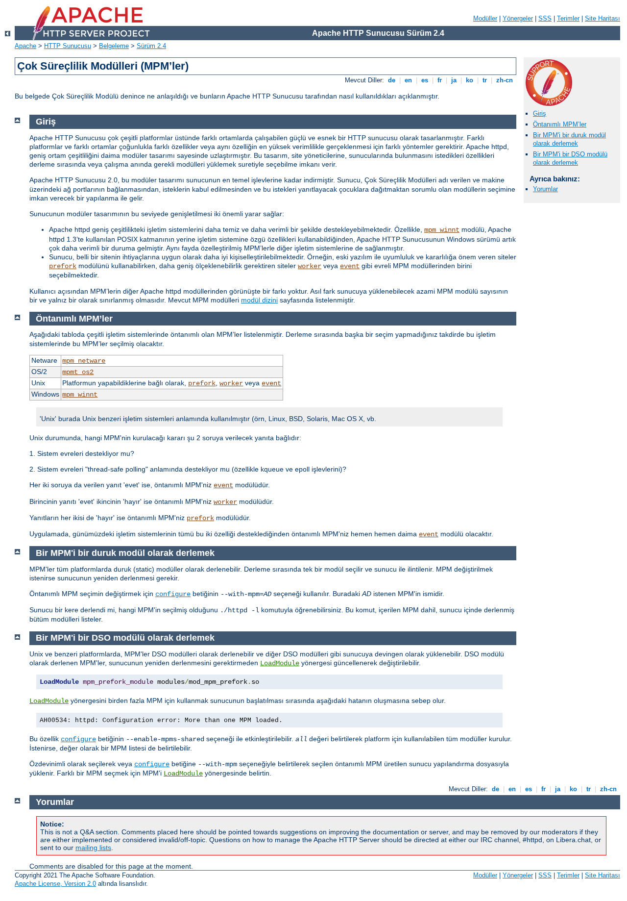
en (408, 80)
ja (453, 80)
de (391, 80)
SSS (545, 18)
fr (439, 80)
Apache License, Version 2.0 (55, 883)
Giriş (539, 113)
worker (309, 266)
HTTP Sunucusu (67, 46)
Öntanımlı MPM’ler (559, 124)
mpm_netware (83, 361)
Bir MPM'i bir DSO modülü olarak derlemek (570, 158)
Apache (25, 46)
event (350, 266)
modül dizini (259, 300)
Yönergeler (518, 18)
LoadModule (279, 663)
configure (173, 594)
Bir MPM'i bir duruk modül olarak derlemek (569, 139)
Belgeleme (114, 46)
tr (485, 80)
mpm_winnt (441, 230)
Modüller (485, 18)
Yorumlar (545, 189)
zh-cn (504, 80)
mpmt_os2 (78, 372)
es (424, 80)
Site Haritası (602, 18)
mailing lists (93, 847)
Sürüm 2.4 (151, 46)
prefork (62, 266)
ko (469, 80)
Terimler (568, 18)
